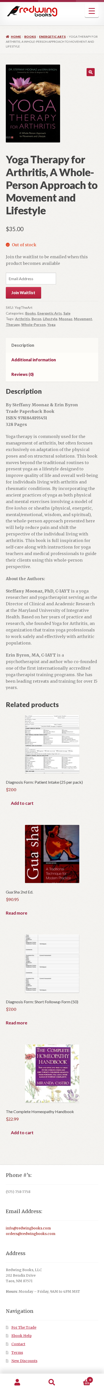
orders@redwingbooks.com (30, 1234)
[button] (91, 72)
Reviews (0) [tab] (22, 374)
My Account (17, 1382)
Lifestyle (50, 319)
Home (16, 36)
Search (52, 1382)
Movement (83, 319)
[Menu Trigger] (92, 11)
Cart (80, 1378)
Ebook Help (21, 1336)
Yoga (51, 324)
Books (30, 36)
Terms (17, 1353)
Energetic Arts (52, 36)
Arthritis (22, 319)
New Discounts (24, 1361)
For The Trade (23, 1327)
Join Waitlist (23, 292)
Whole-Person (33, 324)
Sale (66, 313)
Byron (36, 319)
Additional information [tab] (33, 359)
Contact (18, 1344)
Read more (16, 913)
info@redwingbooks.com (28, 1228)
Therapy (13, 324)
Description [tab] (22, 345)
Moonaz (65, 319)
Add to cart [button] (22, 803)
